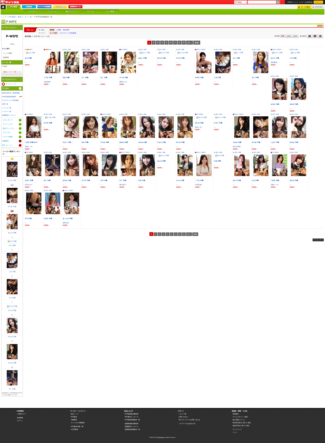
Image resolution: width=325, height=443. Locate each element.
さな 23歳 (12, 245)
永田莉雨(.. (47, 82)
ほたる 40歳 (199, 123)
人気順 (58, 30)
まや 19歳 (104, 180)
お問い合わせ (183, 417)
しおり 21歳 (275, 142)
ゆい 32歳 (47, 180)
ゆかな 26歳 (294, 180)
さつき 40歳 (123, 77)
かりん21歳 (180, 180)
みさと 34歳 (275, 58)
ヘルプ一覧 (182, 414)
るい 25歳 (255, 77)
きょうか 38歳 (67, 218)
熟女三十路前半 (201, 49)
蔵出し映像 (67, 49)
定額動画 (5, 141)
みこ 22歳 (104, 77)
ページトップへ (317, 240)
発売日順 (66, 30)
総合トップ (74, 414)
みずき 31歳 (199, 77)
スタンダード (32, 11)
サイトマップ (237, 429)
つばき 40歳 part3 (31, 142)
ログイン (318, 2)
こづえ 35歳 (199, 180)
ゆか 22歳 (85, 142)
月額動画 (74, 420)
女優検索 (6, 57)
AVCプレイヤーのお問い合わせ (189, 420)
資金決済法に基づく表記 (241, 425)
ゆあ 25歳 (66, 77)
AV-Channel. (161, 437)
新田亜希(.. (274, 62)
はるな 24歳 (275, 104)
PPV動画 (12, 17)
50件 (283, 36)
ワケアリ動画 (109, 11)
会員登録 (308, 2)
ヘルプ (301, 2)
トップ (3, 17)
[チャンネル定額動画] (44, 7)
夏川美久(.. (123, 185)
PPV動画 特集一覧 (77, 426)
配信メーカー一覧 (25, 17)
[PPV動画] (13, 7)
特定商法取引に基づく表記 (242, 423)
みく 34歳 (122, 180)
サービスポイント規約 (240, 417)
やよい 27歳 (67, 142)
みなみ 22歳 (142, 142)
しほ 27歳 (217, 77)
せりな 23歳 (180, 58)
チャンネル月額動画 (78, 423)
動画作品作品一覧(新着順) (11, 93)
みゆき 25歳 (294, 104)
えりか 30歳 (86, 180)
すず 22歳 (28, 218)
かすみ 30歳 (48, 123)
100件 (289, 36)
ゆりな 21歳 (161, 58)
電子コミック (7, 145)
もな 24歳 (255, 180)
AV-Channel (9, 2)
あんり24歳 (237, 180)
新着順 (52, 30)
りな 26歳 (293, 58)
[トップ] (3, 7)
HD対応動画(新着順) (9, 97)
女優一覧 (5, 104)
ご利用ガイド (292, 2)
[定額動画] (29, 7)
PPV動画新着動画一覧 (132, 420)
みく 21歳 (236, 58)
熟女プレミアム (71, 11)
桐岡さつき (123, 82)
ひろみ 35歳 (105, 142)
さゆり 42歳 (29, 180)
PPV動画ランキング (131, 417)
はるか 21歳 (67, 180)
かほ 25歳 (217, 161)
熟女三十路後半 (106, 114)
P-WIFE (4, 66)
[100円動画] (60, 7)
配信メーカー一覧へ (10, 72)
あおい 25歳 (142, 58)
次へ (190, 43)
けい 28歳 (86, 77)
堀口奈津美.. (237, 146)
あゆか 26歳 (123, 142)
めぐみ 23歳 (180, 142)
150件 (295, 36)
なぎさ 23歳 (48, 218)
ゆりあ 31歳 (256, 142)
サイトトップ (11, 84)
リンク (235, 432)
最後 (197, 43)
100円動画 (74, 429)
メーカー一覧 (6, 111)
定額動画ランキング (9, 115)
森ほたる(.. (198, 127)
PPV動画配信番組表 (131, 414)
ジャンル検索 (7, 53)
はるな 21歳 (294, 142)
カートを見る (305, 7)
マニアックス (52, 11)
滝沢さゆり (28, 185)
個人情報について (239, 420)
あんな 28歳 (161, 161)
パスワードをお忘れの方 (187, 423)
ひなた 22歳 (161, 142)
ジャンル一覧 (6, 108)
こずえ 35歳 (48, 77)
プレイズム (90, 11)
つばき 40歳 (275, 180)
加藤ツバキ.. (29, 146)
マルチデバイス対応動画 (67, 33)
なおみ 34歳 (237, 142)
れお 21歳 (141, 180)
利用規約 (236, 414)
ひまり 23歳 (218, 123)
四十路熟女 (124, 49)
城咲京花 (66, 223)
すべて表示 (53, 33)
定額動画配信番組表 (131, 423)
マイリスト (319, 7)
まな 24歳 (28, 58)
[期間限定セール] (75, 7)
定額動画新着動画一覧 (132, 429)
